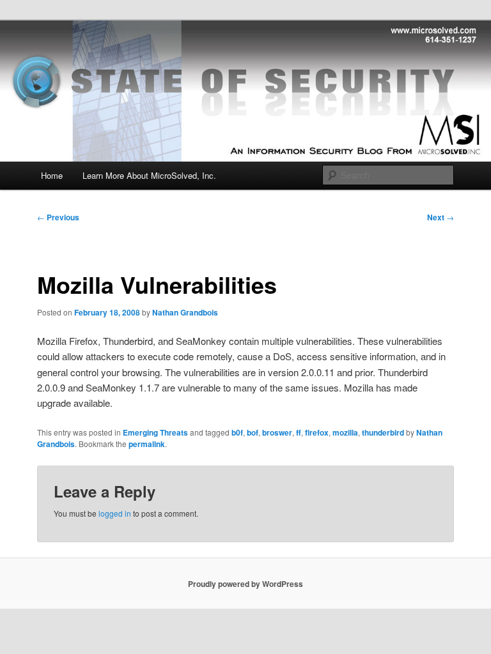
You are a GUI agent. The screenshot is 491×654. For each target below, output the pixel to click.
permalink (147, 444)
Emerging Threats (155, 432)
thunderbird (383, 432)
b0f (237, 432)
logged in (114, 513)
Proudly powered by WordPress (245, 583)
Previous (58, 217)
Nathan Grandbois (185, 312)
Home (52, 175)
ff (298, 432)
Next (440, 217)
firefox (317, 432)
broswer (277, 432)
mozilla (345, 432)
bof (252, 432)
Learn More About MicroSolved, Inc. (149, 175)
